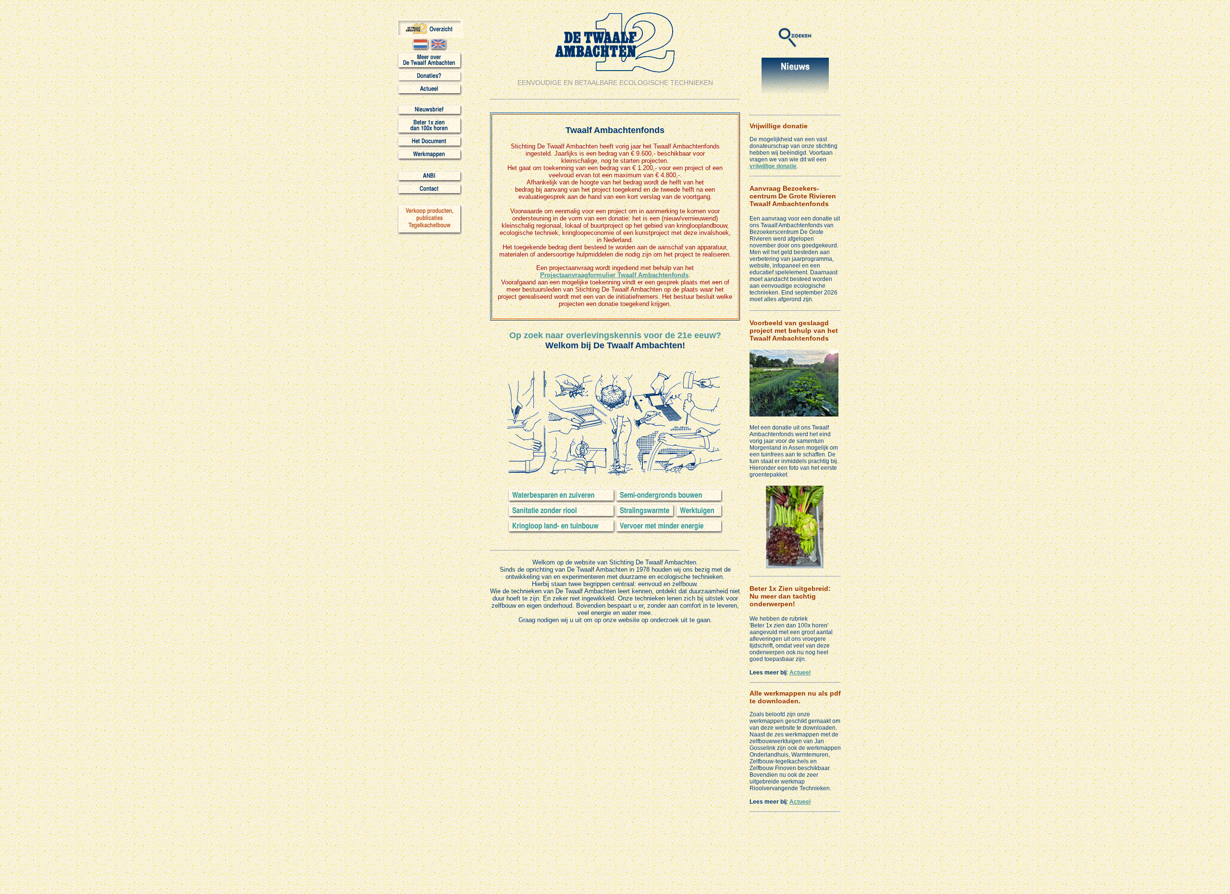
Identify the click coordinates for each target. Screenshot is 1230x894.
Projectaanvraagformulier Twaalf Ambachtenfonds (614, 275)
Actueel (800, 672)
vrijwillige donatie (773, 166)
